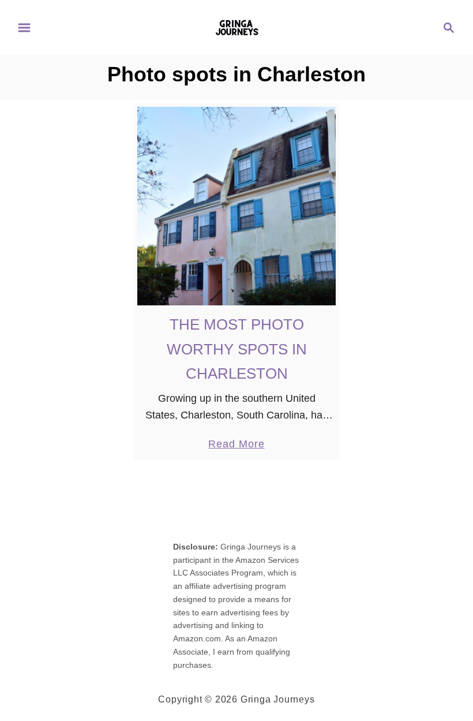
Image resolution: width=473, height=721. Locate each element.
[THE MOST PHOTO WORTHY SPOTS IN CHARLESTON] (236, 206)
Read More (236, 445)
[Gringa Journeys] (236, 26)
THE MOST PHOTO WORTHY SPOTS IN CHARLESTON (237, 349)
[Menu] (24, 28)
